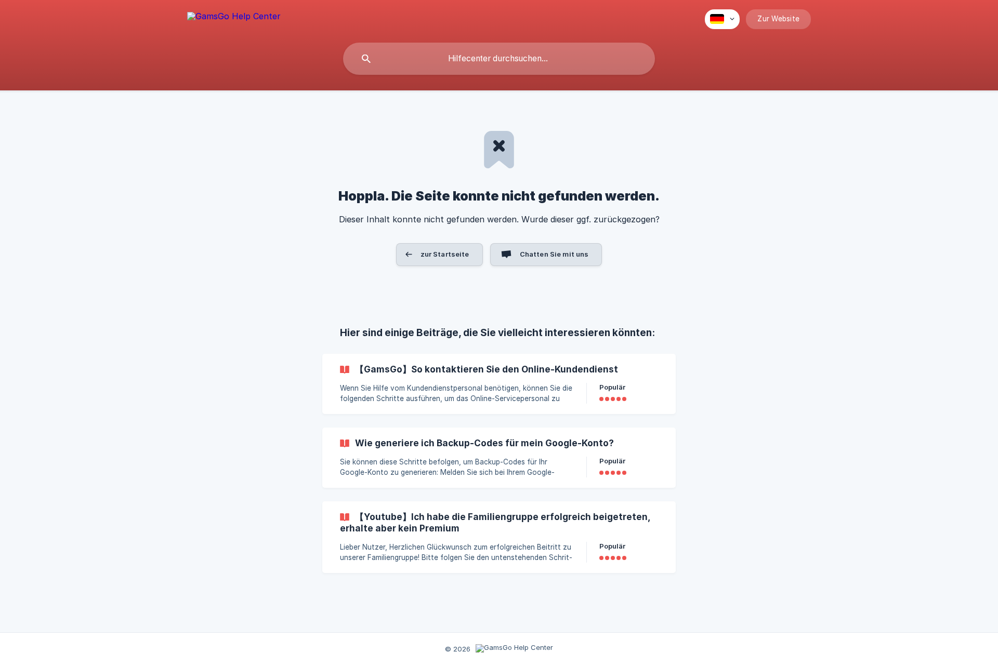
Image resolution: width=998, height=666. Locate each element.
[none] (234, 17)
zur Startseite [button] (445, 254)
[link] (499, 384)
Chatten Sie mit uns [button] (554, 254)
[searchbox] (499, 59)
